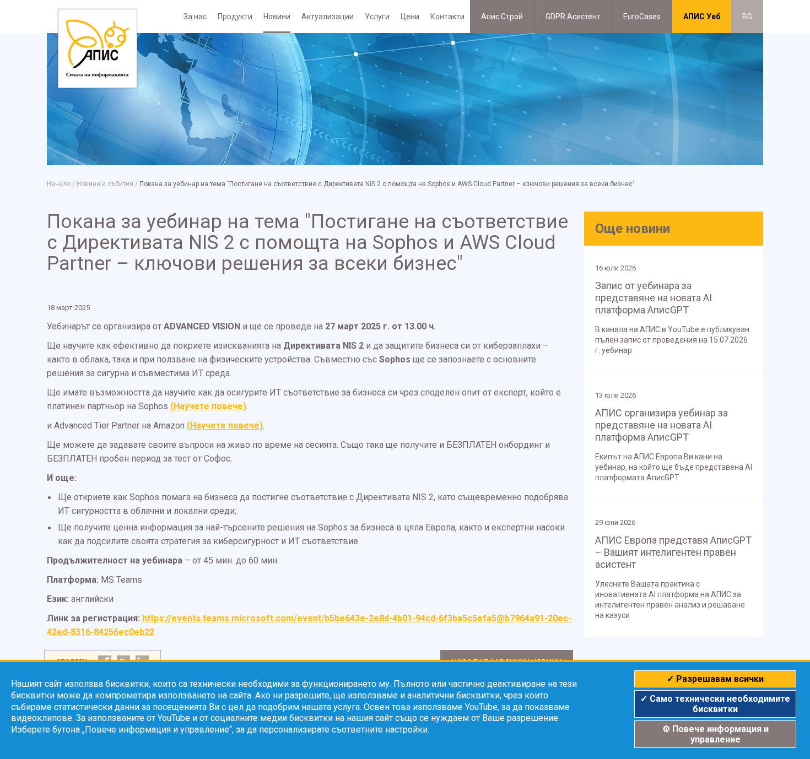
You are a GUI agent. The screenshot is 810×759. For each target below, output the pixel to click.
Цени (410, 16)
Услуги (377, 16)
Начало (59, 184)
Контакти (447, 16)
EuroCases (642, 16)
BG (747, 16)
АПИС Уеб (701, 16)
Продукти (235, 16)
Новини (276, 16)
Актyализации (327, 16)
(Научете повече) (208, 406)
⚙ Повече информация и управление (715, 734)
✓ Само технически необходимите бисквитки (715, 703)
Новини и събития (105, 184)
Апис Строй (502, 16)
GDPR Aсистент (573, 16)
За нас (195, 16)
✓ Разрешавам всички (715, 679)
